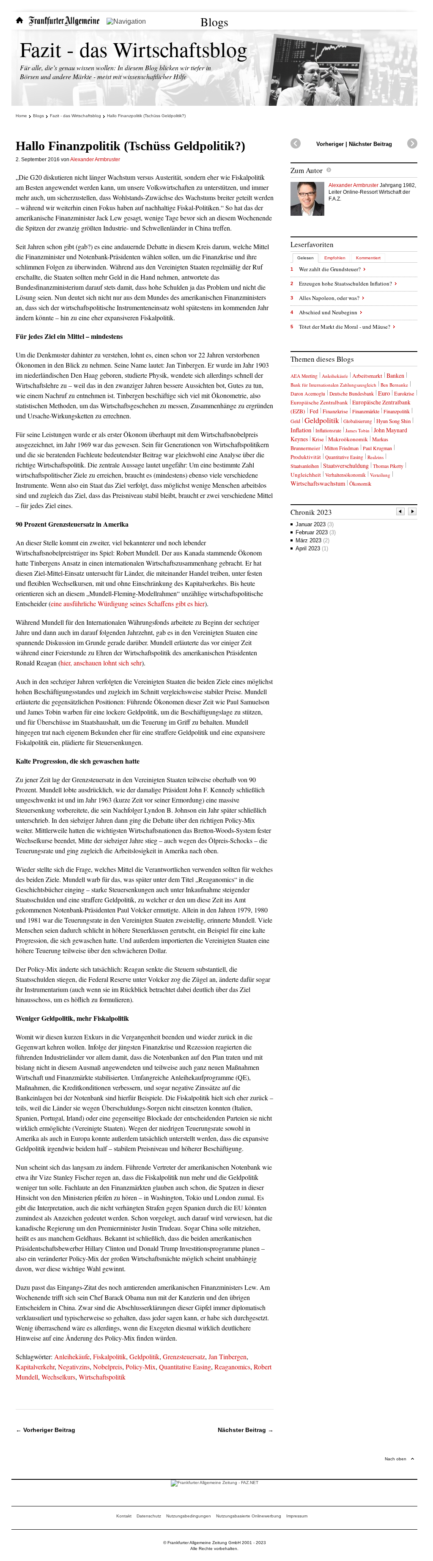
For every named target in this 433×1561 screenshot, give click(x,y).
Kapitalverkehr (35, 1366)
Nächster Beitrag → (246, 1429)
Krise (318, 439)
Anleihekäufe (72, 1356)
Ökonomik (360, 483)
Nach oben (395, 1459)
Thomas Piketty (388, 466)
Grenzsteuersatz (184, 1356)
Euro (384, 393)
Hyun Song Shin (393, 421)
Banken (395, 375)
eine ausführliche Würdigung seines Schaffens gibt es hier (128, 603)
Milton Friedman (341, 448)
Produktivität (305, 457)
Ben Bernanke (394, 385)
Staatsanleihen (304, 465)
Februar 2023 (316, 532)
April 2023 (312, 548)
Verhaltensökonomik (345, 475)
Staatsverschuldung (346, 466)
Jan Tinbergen (227, 1356)
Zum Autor (306, 170)
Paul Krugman (377, 448)
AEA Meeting (304, 376)
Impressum (296, 1516)
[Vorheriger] (401, 512)
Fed (314, 411)
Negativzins (74, 1366)
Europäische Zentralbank (319, 402)
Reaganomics (232, 1366)
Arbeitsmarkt (367, 375)
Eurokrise (404, 393)
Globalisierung (357, 421)
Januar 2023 (315, 524)
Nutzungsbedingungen (188, 1516)
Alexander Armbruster (95, 159)
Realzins (375, 457)
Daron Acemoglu (307, 393)
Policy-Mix (141, 1366)
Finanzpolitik (397, 411)
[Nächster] (412, 512)
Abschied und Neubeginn (328, 312)
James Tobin (357, 430)
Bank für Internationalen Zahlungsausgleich (333, 385)
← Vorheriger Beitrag (45, 1429)
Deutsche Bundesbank (351, 393)
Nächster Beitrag (370, 144)
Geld (295, 421)
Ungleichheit (305, 474)
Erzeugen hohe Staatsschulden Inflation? (345, 283)
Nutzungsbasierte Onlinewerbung (248, 1516)
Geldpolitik (144, 1356)
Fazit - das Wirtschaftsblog (133, 49)
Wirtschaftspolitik (102, 1376)
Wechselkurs (58, 1376)
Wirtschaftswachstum (317, 483)
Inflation (300, 430)
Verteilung (380, 475)
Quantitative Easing (185, 1366)
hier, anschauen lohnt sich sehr (101, 662)
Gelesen (305, 258)
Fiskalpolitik (109, 1356)
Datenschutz (149, 1516)
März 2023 (312, 540)
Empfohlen (334, 258)
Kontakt (124, 1516)
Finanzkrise (335, 411)
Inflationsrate (328, 430)
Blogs (214, 22)
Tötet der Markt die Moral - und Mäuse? (344, 326)
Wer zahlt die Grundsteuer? (330, 269)
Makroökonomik (348, 439)
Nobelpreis (107, 1366)
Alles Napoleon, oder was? (329, 298)
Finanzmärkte (365, 411)
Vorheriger (330, 144)
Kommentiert (368, 258)
